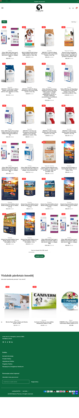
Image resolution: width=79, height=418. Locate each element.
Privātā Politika (6, 358)
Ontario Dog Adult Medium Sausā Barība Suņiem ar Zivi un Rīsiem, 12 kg (69, 205)
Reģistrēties (34, 382)
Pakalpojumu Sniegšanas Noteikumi (13, 366)
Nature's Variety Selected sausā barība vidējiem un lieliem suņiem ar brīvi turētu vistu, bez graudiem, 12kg (49, 169)
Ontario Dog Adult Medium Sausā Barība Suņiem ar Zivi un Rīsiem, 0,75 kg (29, 205)
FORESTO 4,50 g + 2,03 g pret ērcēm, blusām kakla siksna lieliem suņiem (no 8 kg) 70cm (45, 322)
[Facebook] (3, 342)
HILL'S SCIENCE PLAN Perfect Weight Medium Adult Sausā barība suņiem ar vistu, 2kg (29, 54)
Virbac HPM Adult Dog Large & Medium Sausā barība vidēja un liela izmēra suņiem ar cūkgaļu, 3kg (69, 241)
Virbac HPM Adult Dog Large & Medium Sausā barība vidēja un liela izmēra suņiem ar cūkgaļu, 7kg (10, 169)
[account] (73, 8)
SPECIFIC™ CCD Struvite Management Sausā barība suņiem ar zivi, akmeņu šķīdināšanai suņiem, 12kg (29, 133)
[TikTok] (7, 342)
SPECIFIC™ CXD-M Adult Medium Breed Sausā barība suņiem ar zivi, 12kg (49, 132)
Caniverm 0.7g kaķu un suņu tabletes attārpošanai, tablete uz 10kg (18, 322)
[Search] (69, 8)
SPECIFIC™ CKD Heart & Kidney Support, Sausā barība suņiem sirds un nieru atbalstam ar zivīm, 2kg (10, 91)
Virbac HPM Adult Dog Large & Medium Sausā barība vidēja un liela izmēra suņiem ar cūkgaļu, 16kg (49, 241)
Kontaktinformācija (7, 356)
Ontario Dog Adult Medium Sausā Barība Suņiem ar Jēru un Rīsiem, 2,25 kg (10, 205)
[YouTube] (10, 342)
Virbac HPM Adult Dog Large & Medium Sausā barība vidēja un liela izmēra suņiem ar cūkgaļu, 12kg (10, 54)
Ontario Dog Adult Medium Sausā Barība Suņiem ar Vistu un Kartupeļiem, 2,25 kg (10, 241)
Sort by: (74, 22)
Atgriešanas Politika (8, 361)
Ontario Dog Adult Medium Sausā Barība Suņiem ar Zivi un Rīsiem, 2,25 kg (49, 205)
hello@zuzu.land (7, 338)
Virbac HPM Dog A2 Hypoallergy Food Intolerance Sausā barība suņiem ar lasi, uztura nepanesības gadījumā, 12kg (69, 91)
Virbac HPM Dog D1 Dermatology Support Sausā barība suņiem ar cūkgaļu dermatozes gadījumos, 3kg (10, 133)
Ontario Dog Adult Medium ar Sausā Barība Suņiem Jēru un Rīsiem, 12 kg (69, 169)
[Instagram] (5, 342)
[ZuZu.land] (39, 8)
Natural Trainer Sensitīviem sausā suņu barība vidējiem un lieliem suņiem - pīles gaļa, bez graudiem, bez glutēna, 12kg (69, 54)
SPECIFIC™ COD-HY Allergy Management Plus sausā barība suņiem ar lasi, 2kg (30, 90)
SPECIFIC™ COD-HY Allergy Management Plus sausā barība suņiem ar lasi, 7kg (49, 54)
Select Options (10, 45)
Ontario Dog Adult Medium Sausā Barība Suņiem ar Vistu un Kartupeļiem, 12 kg (29, 241)
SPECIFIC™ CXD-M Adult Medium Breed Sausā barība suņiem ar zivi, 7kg (69, 132)
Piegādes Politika (7, 364)
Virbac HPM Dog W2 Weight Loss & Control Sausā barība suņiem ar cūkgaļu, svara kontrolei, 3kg (29, 169)
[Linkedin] (12, 342)
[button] (4, 307)
